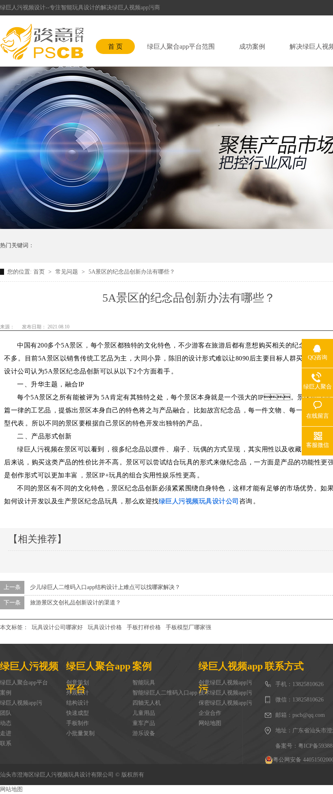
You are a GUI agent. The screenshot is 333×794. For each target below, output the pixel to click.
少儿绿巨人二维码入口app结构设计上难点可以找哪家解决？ (105, 587)
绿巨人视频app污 (21, 703)
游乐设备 (143, 733)
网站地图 (210, 723)
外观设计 (77, 693)
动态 (5, 723)
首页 (39, 272)
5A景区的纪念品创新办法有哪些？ (132, 272)
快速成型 (77, 713)
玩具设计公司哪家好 (57, 627)
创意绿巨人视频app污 (225, 683)
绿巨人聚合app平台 (24, 683)
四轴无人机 (146, 703)
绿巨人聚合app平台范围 (181, 46)
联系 (5, 743)
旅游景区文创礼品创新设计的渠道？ (75, 603)
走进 (5, 733)
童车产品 (143, 723)
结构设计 (77, 703)
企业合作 (210, 713)
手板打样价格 (144, 627)
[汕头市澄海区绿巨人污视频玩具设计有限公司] (42, 41)
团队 (5, 713)
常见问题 (67, 272)
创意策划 (77, 683)
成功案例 (252, 46)
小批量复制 (80, 733)
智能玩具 (143, 683)
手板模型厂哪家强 (188, 627)
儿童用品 (143, 713)
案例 (5, 693)
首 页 (115, 46)
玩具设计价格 (105, 627)
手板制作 (77, 723)
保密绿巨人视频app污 (225, 703)
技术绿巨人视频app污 (225, 693)
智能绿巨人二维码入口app (164, 693)
